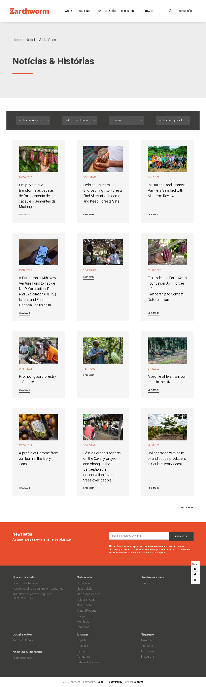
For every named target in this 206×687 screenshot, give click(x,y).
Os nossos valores (88, 594)
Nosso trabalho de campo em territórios (37, 589)
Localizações (22, 634)
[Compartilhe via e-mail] (195, 579)
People (81, 616)
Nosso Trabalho (24, 577)
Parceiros (83, 627)
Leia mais (24, 214)
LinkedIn (146, 640)
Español (82, 651)
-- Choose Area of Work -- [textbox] (33, 120)
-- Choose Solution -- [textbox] (79, 120)
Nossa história (86, 605)
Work (68, 11)
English (81, 640)
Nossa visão (85, 589)
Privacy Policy (114, 682)
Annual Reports (86, 611)
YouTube (147, 646)
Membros (83, 622)
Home (17, 40)
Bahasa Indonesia (88, 662)
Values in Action (87, 600)
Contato (147, 11)
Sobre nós (84, 11)
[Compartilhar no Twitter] (195, 574)
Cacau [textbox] (117, 120)
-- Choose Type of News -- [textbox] (173, 120)
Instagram (147, 657)
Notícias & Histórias (27, 652)
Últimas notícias (22, 658)
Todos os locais (22, 640)
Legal (101, 682)
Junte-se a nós (106, 11)
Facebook (147, 651)
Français (82, 646)
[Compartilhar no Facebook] (195, 569)
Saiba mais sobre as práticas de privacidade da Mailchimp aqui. (138, 552)
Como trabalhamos (24, 583)
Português (185, 11)
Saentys (138, 682)
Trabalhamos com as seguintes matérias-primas (32, 596)
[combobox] (33, 120)
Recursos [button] (127, 11)
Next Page (187, 507)
